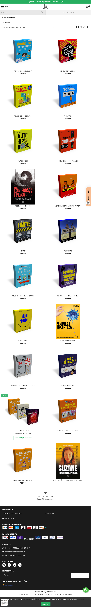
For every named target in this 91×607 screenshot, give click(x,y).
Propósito (68, 251)
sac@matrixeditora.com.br (15, 552)
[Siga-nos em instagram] (4, 565)
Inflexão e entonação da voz (23, 296)
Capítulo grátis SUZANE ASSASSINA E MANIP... (68, 480)
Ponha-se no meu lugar (23, 71)
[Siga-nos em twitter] (20, 565)
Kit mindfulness (23, 431)
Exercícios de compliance (68, 161)
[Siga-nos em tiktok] (14, 565)
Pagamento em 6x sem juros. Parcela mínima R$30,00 (45, 2)
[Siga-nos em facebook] (9, 565)
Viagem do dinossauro (23, 116)
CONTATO (50, 514)
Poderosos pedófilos (23, 206)
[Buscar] (42, 12)
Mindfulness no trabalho (23, 480)
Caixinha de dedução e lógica (68, 431)
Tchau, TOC (68, 116)
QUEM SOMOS (8, 518)
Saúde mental (23, 341)
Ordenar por (6, 23)
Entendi (45, 604)
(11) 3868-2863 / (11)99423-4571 (17, 548)
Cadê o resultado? (68, 386)
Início (4, 18)
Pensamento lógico (67, 71)
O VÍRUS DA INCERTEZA (68, 341)
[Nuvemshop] (45, 592)
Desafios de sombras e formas (68, 296)
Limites (23, 251)
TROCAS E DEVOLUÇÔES (12, 514)
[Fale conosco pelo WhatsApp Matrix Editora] (86, 590)
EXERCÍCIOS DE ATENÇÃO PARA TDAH (23, 386)
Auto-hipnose (23, 161)
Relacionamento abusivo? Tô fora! (68, 206)
